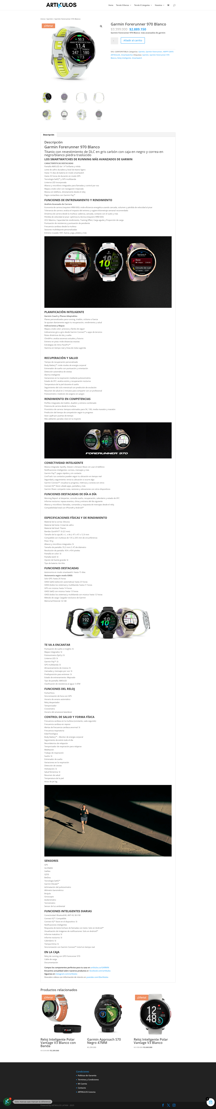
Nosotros (158, 5)
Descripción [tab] (48, 134)
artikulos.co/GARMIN (100, 967)
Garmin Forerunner (154, 51)
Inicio (42, 19)
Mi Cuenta (82, 1083)
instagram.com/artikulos (66, 974)
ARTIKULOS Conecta (87, 1092)
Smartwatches (127, 55)
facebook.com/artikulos (100, 970)
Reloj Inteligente (124, 58)
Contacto (82, 1088)
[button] (101, 26)
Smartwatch (137, 58)
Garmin (50, 19)
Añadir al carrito (133, 40)
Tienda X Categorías (142, 5)
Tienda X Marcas (122, 5)
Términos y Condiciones (88, 1079)
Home (110, 5)
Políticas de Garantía (87, 1075)
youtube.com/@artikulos (97, 977)
